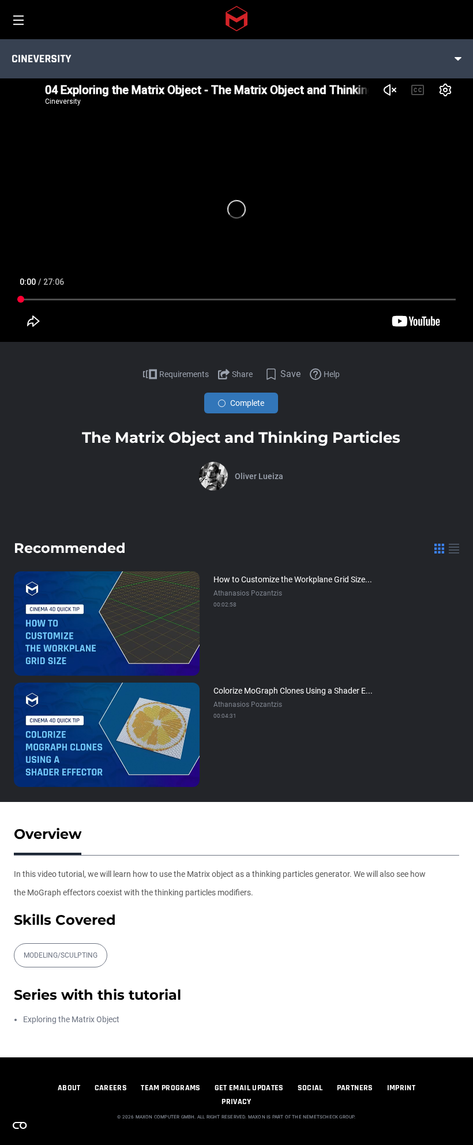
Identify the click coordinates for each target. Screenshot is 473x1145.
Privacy (236, 1102)
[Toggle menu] (458, 59)
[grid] (439, 548)
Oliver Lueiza (259, 476)
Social (310, 1088)
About (69, 1088)
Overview (47, 834)
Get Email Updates (249, 1088)
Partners (355, 1088)
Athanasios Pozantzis (247, 593)
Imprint (401, 1088)
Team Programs (171, 1088)
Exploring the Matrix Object (71, 1019)
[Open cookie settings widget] (19, 1125)
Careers (111, 1088)
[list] (454, 548)
